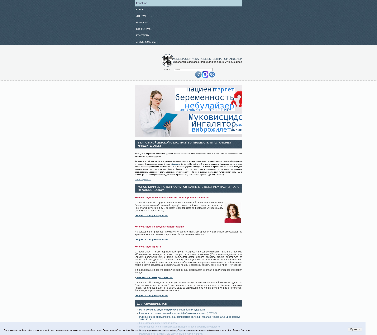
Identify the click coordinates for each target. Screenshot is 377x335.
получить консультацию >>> (151, 217)
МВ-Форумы (145, 30)
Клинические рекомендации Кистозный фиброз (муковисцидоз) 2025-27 (178, 315)
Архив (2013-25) (147, 43)
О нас (141, 10)
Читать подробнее (143, 181)
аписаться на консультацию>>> (154, 279)
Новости (143, 23)
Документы (145, 16)
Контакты (144, 36)
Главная (143, 3)
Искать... (169, 71)
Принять (355, 329)
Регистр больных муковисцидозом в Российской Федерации (172, 311)
